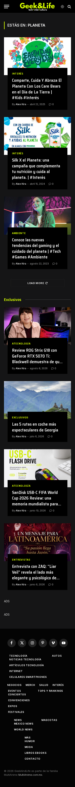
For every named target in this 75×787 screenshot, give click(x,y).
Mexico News (23, 723)
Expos (12, 706)
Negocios (14, 684)
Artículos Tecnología (26, 665)
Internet (16, 671)
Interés (58, 684)
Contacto (33, 758)
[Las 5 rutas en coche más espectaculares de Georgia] (37, 400)
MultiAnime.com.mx (30, 774)
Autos (57, 655)
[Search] (69, 6)
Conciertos (17, 694)
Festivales (16, 711)
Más (28, 737)
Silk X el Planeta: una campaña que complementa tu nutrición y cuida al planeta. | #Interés (36, 169)
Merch (30, 684)
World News (23, 729)
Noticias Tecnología (25, 659)
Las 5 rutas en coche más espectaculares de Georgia (35, 427)
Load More (35, 283)
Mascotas (49, 720)
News (18, 720)
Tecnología (18, 655)
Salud (43, 684)
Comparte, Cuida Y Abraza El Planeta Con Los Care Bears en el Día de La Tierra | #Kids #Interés (37, 89)
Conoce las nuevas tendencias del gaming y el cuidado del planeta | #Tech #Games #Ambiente (36, 248)
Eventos (14, 690)
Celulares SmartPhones (28, 676)
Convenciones (19, 700)
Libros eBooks (36, 752)
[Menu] (6, 6)
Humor (30, 741)
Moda (29, 747)
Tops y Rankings (50, 690)
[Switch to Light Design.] (62, 6)
